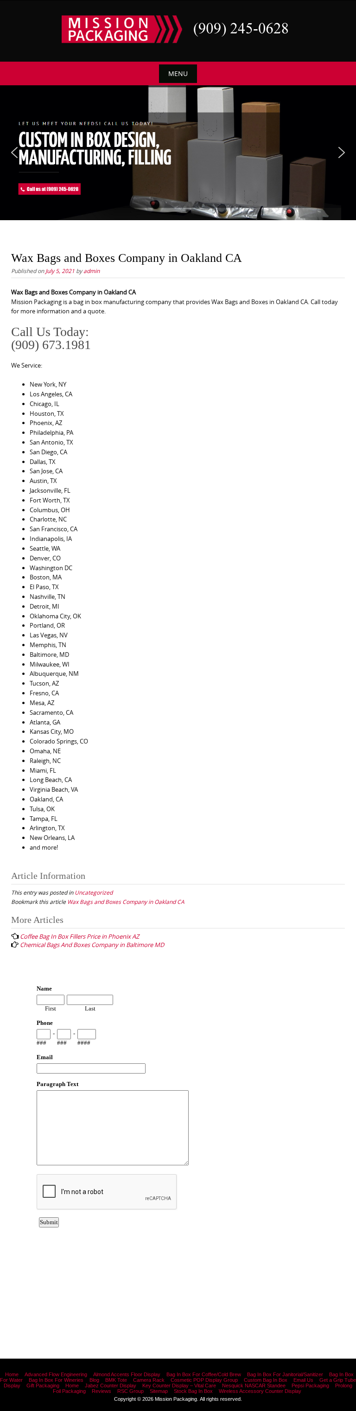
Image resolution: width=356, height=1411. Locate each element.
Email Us (303, 1380)
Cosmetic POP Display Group (204, 1380)
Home (12, 1374)
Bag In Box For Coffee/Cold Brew (203, 1374)
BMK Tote (116, 1380)
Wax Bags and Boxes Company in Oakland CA (125, 901)
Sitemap (159, 1391)
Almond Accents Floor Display (126, 1374)
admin (91, 270)
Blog (94, 1380)
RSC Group (130, 1391)
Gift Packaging (42, 1385)
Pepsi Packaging (310, 1385)
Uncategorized (94, 892)
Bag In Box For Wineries (56, 1380)
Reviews (101, 1391)
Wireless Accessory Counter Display (260, 1391)
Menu (178, 73)
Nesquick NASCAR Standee (254, 1385)
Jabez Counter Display (110, 1385)
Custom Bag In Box (265, 1380)
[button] (14, 152)
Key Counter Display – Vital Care (179, 1385)
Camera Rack (149, 1380)
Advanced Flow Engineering (56, 1374)
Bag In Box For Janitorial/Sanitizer (285, 1374)
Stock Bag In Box (193, 1391)
